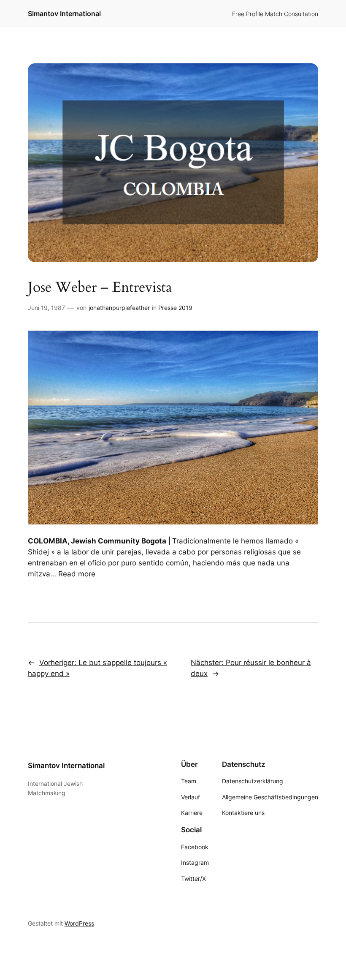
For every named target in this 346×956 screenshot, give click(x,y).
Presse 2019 (175, 307)
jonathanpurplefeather (119, 307)
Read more (75, 574)
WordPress (79, 923)
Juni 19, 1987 (46, 307)
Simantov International (64, 13)
